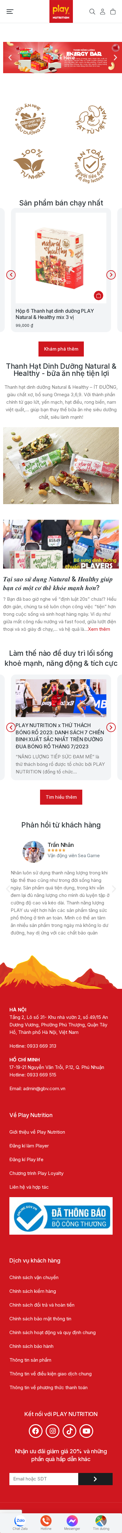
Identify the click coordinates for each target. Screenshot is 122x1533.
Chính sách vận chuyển (33, 1277)
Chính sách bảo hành (31, 1346)
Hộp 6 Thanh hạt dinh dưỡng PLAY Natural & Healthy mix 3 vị (55, 314)
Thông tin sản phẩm (30, 1360)
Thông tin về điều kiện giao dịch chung (50, 1374)
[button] (10, 12)
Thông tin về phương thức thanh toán (48, 1387)
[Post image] (61, 544)
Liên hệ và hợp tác (29, 1187)
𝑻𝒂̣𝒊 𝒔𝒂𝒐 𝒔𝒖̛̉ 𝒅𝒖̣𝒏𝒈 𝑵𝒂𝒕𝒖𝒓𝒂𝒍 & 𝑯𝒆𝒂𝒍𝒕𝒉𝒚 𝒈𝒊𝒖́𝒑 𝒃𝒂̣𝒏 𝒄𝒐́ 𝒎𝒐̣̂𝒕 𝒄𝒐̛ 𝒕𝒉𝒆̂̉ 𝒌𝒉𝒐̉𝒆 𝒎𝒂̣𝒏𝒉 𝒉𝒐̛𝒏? (58, 583)
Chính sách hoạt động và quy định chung (52, 1332)
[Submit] (95, 1479)
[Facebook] (36, 1431)
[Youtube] (86, 1431)
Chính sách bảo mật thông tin (41, 1319)
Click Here (62, 57)
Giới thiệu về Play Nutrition (37, 1132)
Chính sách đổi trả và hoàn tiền (41, 1305)
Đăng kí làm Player (29, 1146)
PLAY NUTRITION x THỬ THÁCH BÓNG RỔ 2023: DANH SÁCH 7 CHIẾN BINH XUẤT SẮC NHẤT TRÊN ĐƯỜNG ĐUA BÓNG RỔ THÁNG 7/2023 (60, 735)
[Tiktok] (69, 1431)
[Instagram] (52, 1431)
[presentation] (11, 275)
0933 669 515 (41, 1075)
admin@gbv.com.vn (44, 1088)
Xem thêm (99, 629)
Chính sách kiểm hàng (32, 1291)
